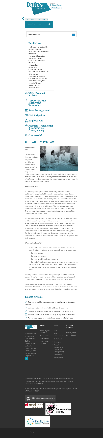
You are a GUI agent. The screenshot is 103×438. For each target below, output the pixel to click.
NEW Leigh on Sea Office (45, 331)
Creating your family (35, 49)
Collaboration (33, 65)
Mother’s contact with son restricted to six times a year (48, 308)
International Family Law (37, 81)
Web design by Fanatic (32, 432)
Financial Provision (35, 58)
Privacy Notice (59, 357)
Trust (55, 330)
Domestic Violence (35, 83)
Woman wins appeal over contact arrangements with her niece (50, 318)
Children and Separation (37, 60)
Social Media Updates (44, 342)
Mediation (32, 63)
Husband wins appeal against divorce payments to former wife (50, 311)
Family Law (35, 43)
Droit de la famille (34, 87)
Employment (36, 120)
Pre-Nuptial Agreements (37, 76)
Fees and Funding (35, 85)
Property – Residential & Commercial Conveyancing (41, 128)
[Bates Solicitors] (44, 14)
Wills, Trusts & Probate (37, 94)
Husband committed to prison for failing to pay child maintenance (51, 314)
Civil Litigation (37, 115)
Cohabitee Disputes (35, 69)
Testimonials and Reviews (44, 337)
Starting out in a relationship (38, 47)
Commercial (35, 135)
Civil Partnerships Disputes (38, 78)
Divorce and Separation (37, 56)
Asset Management (39, 110)
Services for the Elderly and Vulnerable (37, 102)
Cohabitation (33, 67)
